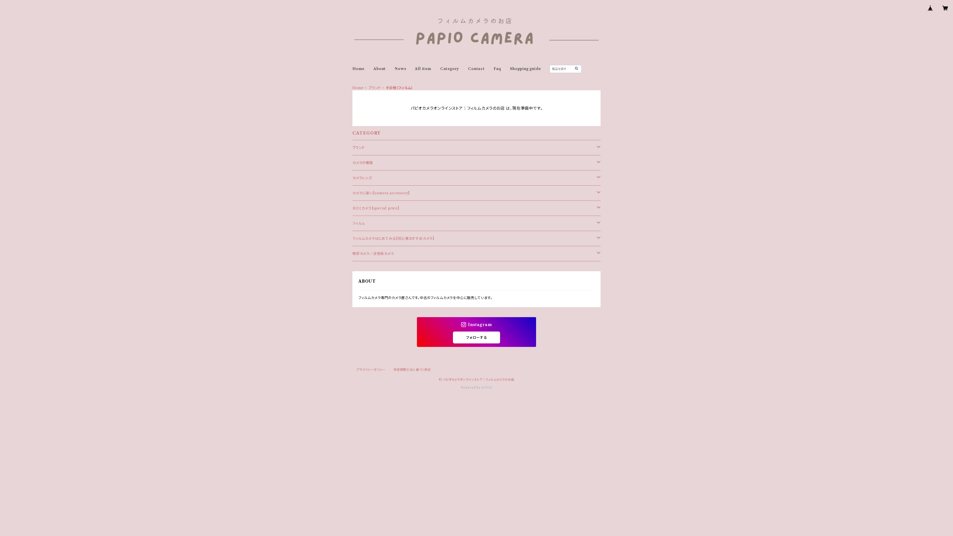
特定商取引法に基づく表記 (412, 369)
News (400, 69)
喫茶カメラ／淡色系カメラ (373, 253)
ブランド (375, 88)
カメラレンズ (362, 178)
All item (423, 69)
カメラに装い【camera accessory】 (381, 193)
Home (358, 69)
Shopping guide (525, 69)
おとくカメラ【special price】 (376, 208)
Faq (497, 69)
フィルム (358, 223)
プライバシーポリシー (371, 369)
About (380, 69)
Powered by (471, 387)
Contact (476, 69)
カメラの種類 (362, 163)
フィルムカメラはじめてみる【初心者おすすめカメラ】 (393, 238)
